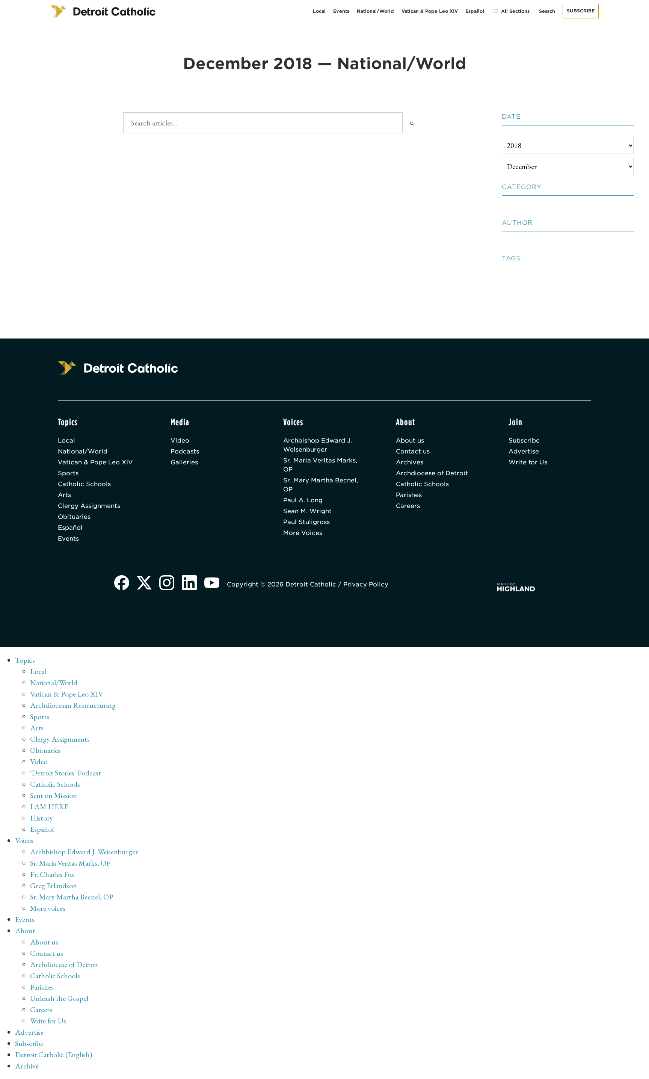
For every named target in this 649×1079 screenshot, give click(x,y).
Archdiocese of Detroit (432, 473)
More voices (47, 908)
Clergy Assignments (89, 505)
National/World (375, 11)
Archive (27, 1066)
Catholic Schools (84, 484)
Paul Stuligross (306, 522)
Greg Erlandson (53, 885)
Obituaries (74, 516)
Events (341, 11)
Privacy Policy (365, 584)
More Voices (302, 532)
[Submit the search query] (412, 122)
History (41, 818)
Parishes (409, 495)
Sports (68, 473)
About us (410, 440)
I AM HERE (49, 807)
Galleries (184, 462)
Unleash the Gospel (59, 998)
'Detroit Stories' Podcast (65, 773)
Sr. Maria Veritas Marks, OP (320, 465)
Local (319, 11)
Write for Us (528, 462)
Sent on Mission (53, 795)
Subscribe (581, 11)
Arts (64, 495)
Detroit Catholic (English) (53, 1054)
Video (180, 440)
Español (474, 11)
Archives (409, 462)
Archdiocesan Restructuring (73, 705)
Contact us (413, 451)
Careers (408, 505)
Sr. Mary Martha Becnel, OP (320, 485)
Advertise (524, 451)
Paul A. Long (303, 500)
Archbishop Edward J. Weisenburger (317, 445)
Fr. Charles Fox (52, 874)
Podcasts (185, 451)
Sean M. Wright (307, 511)
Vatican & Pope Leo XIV (429, 11)
